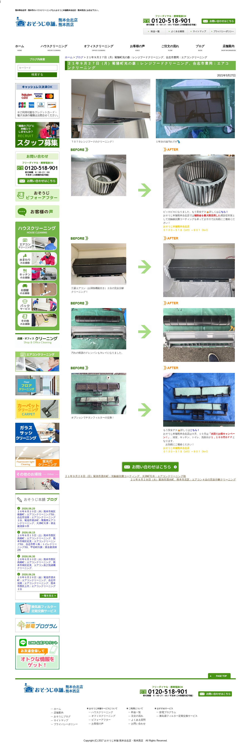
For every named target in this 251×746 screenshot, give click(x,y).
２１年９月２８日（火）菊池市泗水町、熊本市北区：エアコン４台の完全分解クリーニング (183, 479)
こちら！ (195, 430)
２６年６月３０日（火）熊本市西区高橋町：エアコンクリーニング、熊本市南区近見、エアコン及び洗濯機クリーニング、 (36, 563)
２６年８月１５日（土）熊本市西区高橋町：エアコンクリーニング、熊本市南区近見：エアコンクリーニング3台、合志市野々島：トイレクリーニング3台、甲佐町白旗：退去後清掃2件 (37, 542)
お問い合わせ (138, 723)
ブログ (200, 46)
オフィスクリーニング (98, 46)
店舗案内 (228, 46)
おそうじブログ (62, 716)
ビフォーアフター (101, 719)
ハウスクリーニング (54, 46)
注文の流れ (137, 716)
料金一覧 (136, 712)
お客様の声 (137, 46)
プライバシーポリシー (66, 724)
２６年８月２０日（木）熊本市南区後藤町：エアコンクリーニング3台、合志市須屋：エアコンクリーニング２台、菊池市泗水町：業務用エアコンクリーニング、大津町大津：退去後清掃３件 (37, 519)
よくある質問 (138, 719)
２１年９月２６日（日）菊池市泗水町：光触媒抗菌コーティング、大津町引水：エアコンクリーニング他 (125, 476)
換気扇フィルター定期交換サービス (178, 716)
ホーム (19, 46)
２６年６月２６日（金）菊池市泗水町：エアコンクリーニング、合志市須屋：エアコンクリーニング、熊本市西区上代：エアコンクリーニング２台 (36, 583)
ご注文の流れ (170, 46)
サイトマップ (61, 720)
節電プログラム (167, 712)
